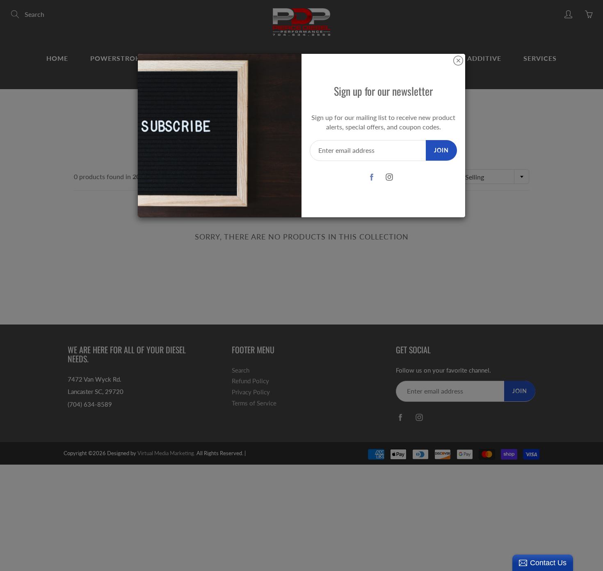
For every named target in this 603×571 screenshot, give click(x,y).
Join (441, 150)
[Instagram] (389, 177)
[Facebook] (372, 177)
